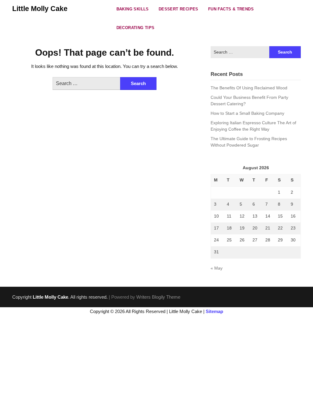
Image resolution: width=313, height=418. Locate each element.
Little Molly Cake (40, 9)
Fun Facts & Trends (231, 9)
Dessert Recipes (178, 9)
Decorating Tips (135, 27)
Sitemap (214, 311)
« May (217, 268)
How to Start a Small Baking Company (247, 113)
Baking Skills (132, 9)
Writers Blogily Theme (158, 297)
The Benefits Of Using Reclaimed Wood (249, 87)
